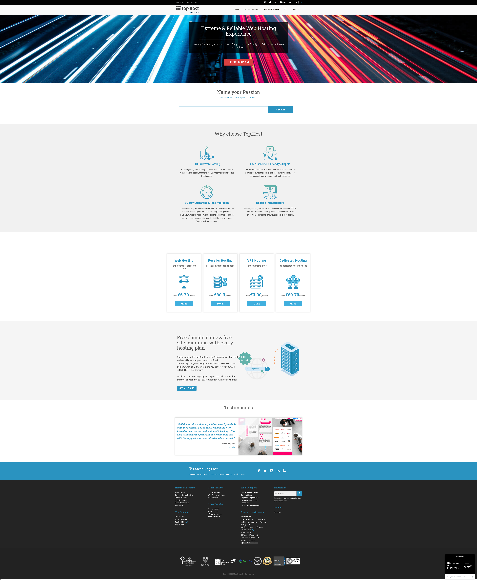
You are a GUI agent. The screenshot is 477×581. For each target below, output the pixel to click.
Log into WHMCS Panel (249, 500)
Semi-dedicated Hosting (184, 495)
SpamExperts (213, 497)
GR (296, 2)
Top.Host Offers (214, 517)
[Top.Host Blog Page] (284, 471)
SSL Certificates (214, 492)
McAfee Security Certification (252, 527)
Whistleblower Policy (249, 540)
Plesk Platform (213, 511)
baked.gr (232, 447)
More (242, 474)
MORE (184, 303)
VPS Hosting (179, 505)
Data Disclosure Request (250, 505)
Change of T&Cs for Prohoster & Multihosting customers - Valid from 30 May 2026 (254, 522)
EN (301, 2)
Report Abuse (246, 503)
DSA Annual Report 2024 (250, 535)
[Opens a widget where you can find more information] (460, 566)
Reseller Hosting (181, 500)
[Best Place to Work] (225, 561)
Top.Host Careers (181, 519)
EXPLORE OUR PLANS (239, 62)
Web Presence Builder (216, 495)
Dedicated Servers (182, 503)
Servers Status (246, 495)
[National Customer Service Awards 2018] (188, 561)
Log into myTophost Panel (250, 497)
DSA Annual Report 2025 (250, 537)
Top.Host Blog (180, 522)
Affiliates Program (214, 514)
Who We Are (179, 517)
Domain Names (181, 497)
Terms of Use (246, 517)
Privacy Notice (246, 530)
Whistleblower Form (250, 543)
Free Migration (213, 509)
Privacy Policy (246, 532)
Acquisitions (179, 524)
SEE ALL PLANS (186, 388)
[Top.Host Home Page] (187, 9)
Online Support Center (249, 492)
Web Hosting (180, 492)
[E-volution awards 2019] (205, 561)
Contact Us (278, 512)
